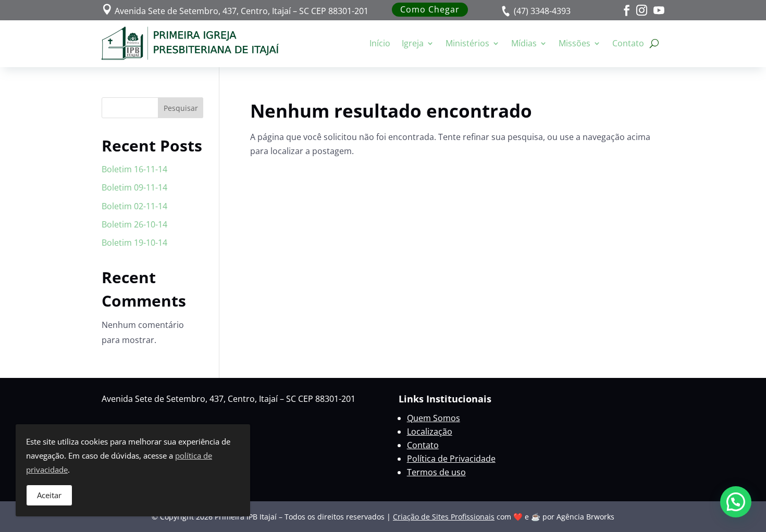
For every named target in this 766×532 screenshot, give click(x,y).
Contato (628, 43)
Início (379, 43)
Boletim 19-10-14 (134, 242)
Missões (574, 43)
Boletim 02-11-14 (134, 206)
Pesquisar (181, 108)
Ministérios (467, 43)
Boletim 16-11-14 (134, 169)
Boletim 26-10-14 (134, 224)
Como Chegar (430, 9)
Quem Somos (433, 418)
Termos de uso (436, 472)
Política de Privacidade (451, 458)
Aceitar (49, 495)
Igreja (413, 43)
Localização (429, 431)
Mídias (524, 43)
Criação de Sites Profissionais (444, 517)
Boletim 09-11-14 (134, 187)
